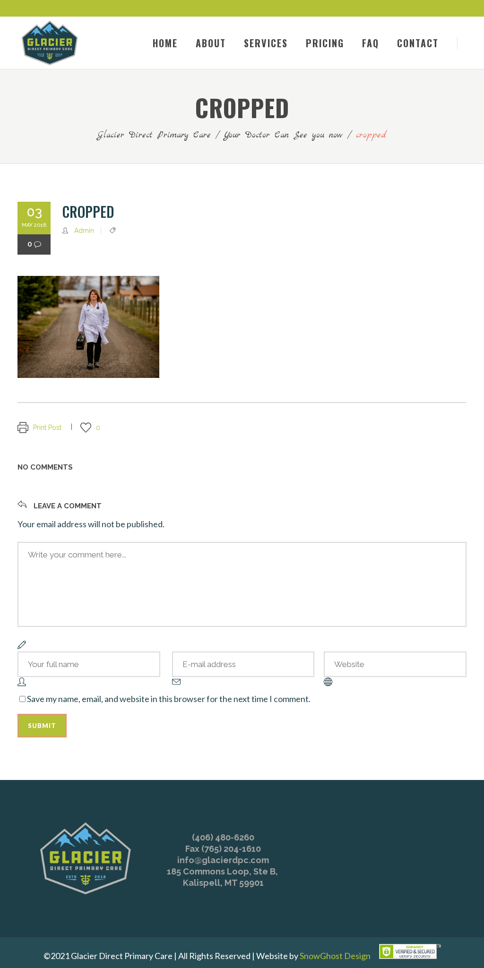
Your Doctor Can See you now (283, 135)
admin (84, 230)
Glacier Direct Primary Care (154, 135)
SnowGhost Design (335, 956)
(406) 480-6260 (223, 837)
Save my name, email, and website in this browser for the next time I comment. (169, 699)
